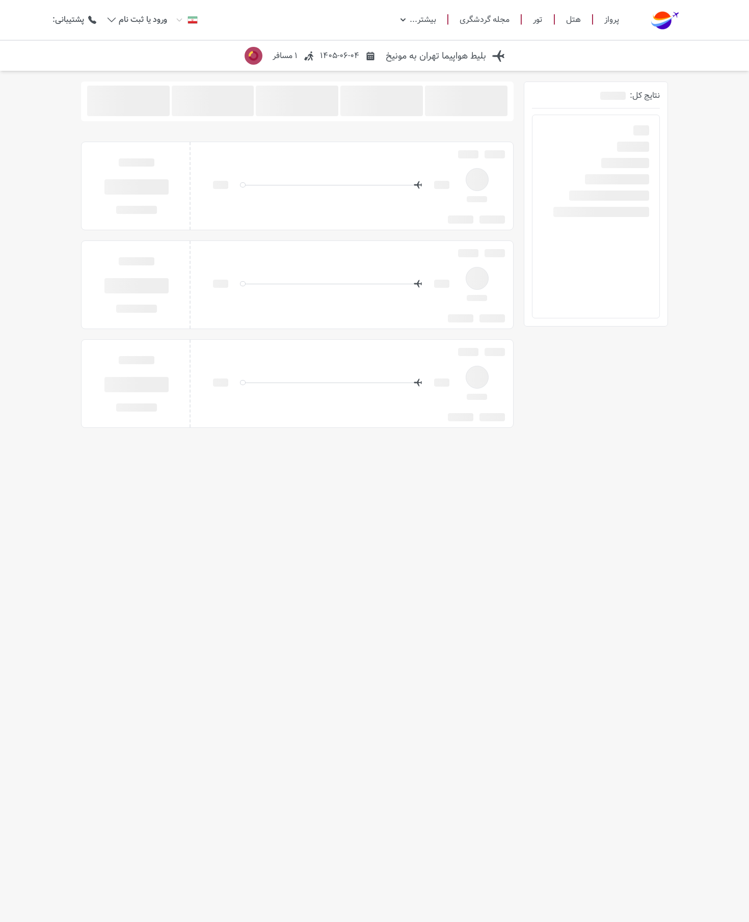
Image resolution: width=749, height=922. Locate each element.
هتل (573, 20)
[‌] (136, 186)
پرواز (611, 19)
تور (538, 20)
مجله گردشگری (485, 20)
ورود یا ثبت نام (143, 20)
